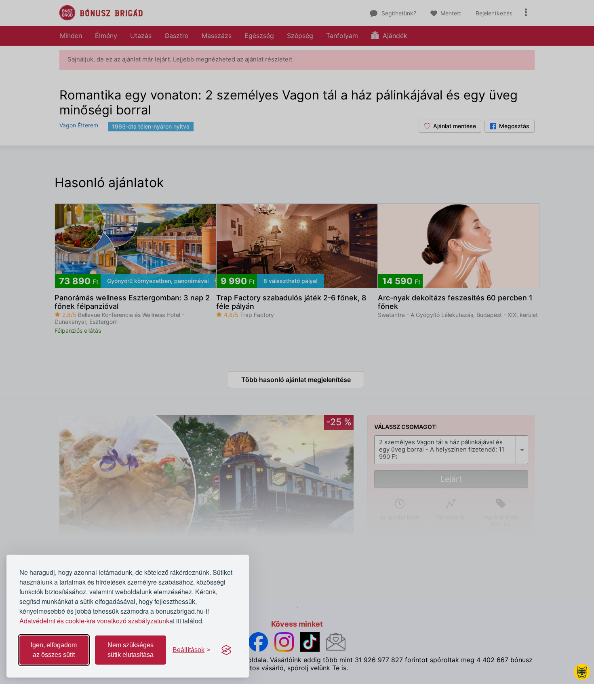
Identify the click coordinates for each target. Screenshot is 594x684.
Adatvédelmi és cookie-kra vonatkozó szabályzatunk (94, 620)
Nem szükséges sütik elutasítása (130, 650)
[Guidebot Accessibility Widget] (582, 672)
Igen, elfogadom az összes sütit (54, 650)
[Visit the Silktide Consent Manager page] (226, 650)
